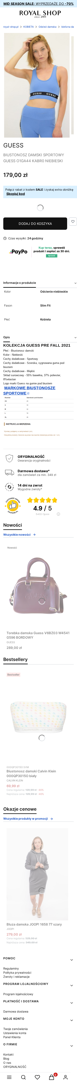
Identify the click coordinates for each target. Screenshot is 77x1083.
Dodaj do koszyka (35, 224)
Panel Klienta (12, 1037)
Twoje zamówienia (15, 1029)
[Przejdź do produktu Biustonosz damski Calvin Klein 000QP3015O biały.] (38, 717)
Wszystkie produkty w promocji (25, 818)
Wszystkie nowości (17, 534)
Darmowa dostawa (15, 1011)
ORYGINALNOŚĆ (14, 1066)
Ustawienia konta (14, 1033)
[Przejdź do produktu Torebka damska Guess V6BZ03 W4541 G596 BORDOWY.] (38, 586)
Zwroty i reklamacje (16, 976)
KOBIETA (28, 26)
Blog (6, 1058)
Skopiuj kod (15, 194)
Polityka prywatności (17, 972)
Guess (13, 145)
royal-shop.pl (10, 26)
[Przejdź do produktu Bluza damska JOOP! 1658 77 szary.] (37, 874)
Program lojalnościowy (18, 994)
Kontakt (8, 1054)
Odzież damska (47, 26)
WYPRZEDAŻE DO (38, 4)
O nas (7, 1062)
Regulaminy (11, 968)
